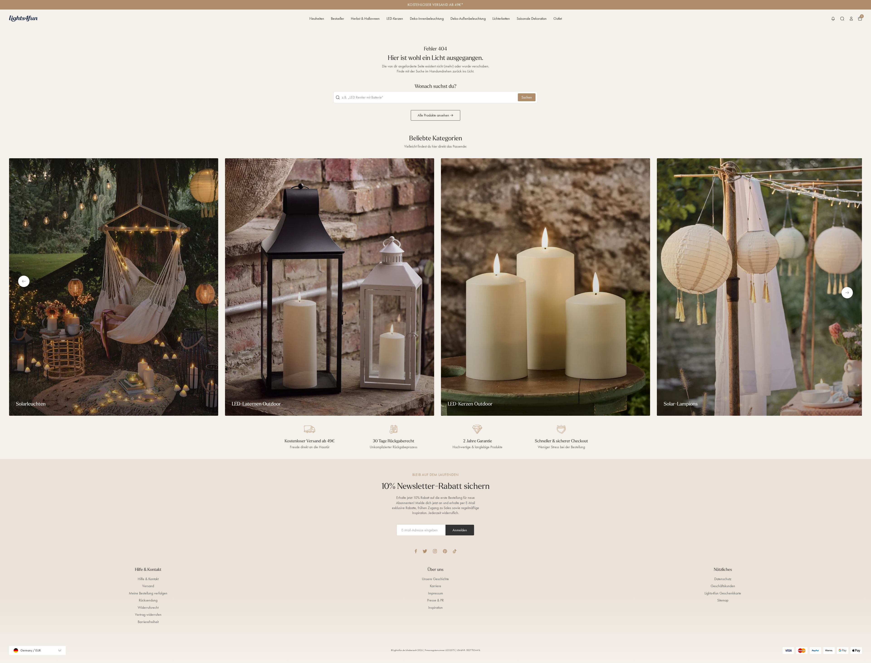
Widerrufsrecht (148, 607)
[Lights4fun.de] (23, 18)
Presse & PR (435, 600)
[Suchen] (842, 18)
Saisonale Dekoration (532, 18)
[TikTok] (455, 551)
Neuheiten (316, 18)
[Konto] (851, 18)
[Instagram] (435, 551)
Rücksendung (148, 600)
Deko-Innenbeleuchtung (427, 18)
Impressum (435, 593)
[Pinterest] (445, 551)
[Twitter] (425, 551)
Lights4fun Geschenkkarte (723, 593)
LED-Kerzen (395, 18)
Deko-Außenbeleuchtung (468, 18)
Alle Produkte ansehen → (435, 115)
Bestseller (337, 18)
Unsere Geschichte (435, 579)
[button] (833, 18)
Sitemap (722, 600)
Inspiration (435, 607)
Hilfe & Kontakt (148, 579)
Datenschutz (722, 579)
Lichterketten (501, 18)
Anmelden (460, 530)
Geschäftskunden (723, 586)
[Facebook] (416, 551)
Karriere (435, 586)
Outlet (557, 18)
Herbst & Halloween (365, 18)
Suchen (526, 97)
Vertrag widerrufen (148, 614)
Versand (148, 586)
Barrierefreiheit (148, 622)
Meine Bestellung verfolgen (148, 593)
